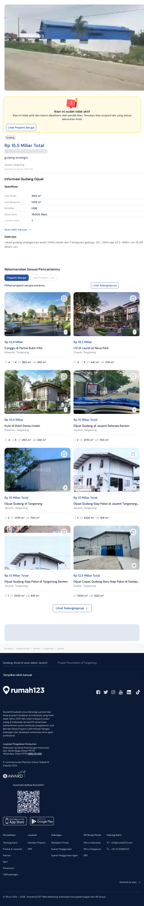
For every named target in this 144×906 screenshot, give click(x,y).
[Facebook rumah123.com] (98, 692)
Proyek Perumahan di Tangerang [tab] (77, 662)
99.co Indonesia (92, 842)
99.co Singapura (92, 849)
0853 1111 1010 (35, 753)
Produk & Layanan (12, 849)
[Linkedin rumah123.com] (129, 692)
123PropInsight (10, 874)
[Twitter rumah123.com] (106, 692)
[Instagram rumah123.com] (113, 692)
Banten (36, 648)
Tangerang (48, 648)
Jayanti (60, 648)
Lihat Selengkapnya (70, 608)
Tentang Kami (10, 842)
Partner (7, 855)
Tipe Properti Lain (44, 277)
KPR (30, 849)
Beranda (8, 648)
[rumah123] (23, 690)
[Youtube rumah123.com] (120, 692)
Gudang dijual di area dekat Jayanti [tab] (25, 662)
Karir (5, 861)
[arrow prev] (128, 285)
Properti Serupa (16, 277)
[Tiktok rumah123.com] (138, 692)
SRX (86, 855)
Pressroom (8, 868)
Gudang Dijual (22, 648)
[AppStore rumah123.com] (15, 821)
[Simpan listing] (64, 298)
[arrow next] (137, 285)
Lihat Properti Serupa (21, 127)
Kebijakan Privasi (60, 842)
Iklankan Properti (37, 842)
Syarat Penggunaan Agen (64, 855)
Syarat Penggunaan (61, 849)
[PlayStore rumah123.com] (42, 821)
